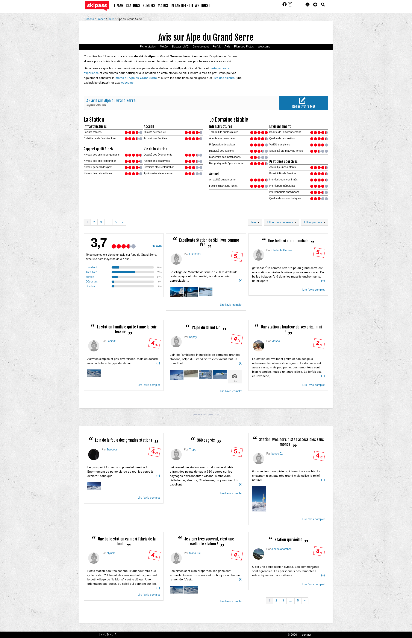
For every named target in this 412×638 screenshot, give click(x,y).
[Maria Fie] (176, 558)
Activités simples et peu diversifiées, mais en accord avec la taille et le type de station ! (123, 361)
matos (163, 5)
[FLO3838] (176, 259)
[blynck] (93, 558)
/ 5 (236, 257)
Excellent (91, 267)
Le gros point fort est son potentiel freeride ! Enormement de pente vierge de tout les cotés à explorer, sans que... (123, 472)
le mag (117, 5)
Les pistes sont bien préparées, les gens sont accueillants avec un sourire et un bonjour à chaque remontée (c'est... (206, 575)
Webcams (264, 46)
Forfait (217, 46)
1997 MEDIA (109, 635)
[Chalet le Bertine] (258, 255)
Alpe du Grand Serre (129, 19)
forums (149, 5)
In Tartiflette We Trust (190, 5)
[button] (315, 4)
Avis (227, 46)
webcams (127, 82)
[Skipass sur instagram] (290, 5)
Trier (254, 222)
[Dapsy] (176, 341)
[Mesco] (258, 345)
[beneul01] (258, 458)
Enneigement (200, 46)
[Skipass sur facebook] (285, 5)
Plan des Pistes (244, 46)
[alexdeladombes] (258, 554)
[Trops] (176, 454)
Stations (89, 19)
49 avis (157, 245)
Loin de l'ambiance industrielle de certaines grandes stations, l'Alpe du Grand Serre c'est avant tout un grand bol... (206, 368)
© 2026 (292, 634)
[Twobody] (93, 454)
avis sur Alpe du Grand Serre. (113, 100)
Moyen (90, 276)
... (108, 222)
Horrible (90, 286)
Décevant (91, 281)
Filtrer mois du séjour (281, 222)
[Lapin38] (93, 345)
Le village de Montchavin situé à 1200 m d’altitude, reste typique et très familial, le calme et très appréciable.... (206, 276)
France (101, 19)
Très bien (91, 272)
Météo (164, 46)
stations (133, 5)
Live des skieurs (224, 77)
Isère (111, 19)
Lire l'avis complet (231, 304)
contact (306, 634)
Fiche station (148, 46)
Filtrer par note (314, 222)
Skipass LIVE (180, 46)
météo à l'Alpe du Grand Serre (136, 77)
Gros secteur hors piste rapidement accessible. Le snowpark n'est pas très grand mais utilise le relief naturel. (288, 476)
